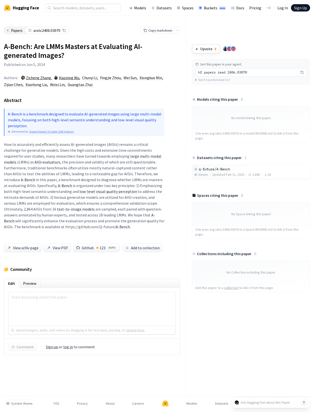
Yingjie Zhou (110, 77)
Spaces (188, 7)
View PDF (60, 247)
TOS (56, 403)
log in (68, 346)
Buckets (214, 7)
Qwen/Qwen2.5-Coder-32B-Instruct (51, 131)
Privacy (82, 403)
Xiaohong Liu (36, 84)
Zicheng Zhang (38, 77)
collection (231, 288)
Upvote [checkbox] (208, 48)
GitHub (98, 247)
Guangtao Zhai (80, 84)
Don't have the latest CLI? (214, 80)
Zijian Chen (13, 84)
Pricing (255, 7)
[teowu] (225, 48)
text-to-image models (76, 209)
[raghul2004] (233, 48)
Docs (240, 7)
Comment (25, 346)
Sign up (52, 346)
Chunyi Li (89, 77)
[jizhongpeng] (229, 48)
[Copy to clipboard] (64, 30)
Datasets (164, 7)
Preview (29, 283)
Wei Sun (130, 77)
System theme (22, 403)
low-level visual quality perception (108, 191)
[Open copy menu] (177, 30)
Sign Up (300, 7)
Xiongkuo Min (151, 77)
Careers (138, 403)
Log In (282, 7)
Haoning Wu (69, 77)
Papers (17, 30)
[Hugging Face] (165, 403)
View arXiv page (26, 247)
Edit (11, 283)
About (110, 403)
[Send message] (304, 402)
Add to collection (145, 247)
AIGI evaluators (47, 162)
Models (140, 7)
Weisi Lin (57, 84)
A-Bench (28, 179)
